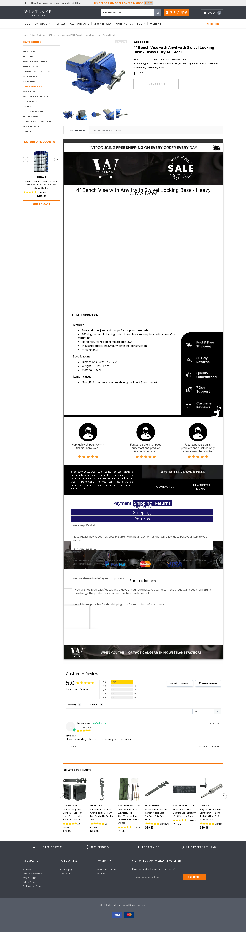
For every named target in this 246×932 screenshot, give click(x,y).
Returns (163, 503)
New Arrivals (31, 126)
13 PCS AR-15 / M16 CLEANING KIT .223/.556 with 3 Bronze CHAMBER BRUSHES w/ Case (129, 816)
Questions (93, 704)
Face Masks (30, 76)
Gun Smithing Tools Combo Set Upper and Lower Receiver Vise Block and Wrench (73, 814)
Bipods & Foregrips (35, 61)
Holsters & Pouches (35, 96)
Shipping (143, 503)
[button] (213, 746)
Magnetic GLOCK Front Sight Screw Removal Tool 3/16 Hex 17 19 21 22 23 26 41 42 (211, 814)
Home (25, 35)
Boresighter (30, 66)
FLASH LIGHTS (30, 81)
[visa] (117, 914)
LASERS (27, 106)
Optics (27, 131)
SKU (135, 59)
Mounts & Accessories (37, 121)
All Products (213, 23)
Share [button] (73, 746)
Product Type (140, 63)
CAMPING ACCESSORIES (36, 71)
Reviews (72, 704)
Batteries (29, 56)
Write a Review (209, 683)
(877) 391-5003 (178, 13)
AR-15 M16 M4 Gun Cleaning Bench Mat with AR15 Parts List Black (184, 812)
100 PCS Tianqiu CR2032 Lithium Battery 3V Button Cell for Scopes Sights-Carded (41, 184)
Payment (122, 503)
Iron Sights (30, 101)
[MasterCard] (129, 914)
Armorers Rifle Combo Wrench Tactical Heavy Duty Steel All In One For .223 (101, 814)
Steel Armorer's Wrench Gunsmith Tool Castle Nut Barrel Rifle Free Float (156, 814)
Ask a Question (181, 683)
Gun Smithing (38, 35)
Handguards (31, 91)
